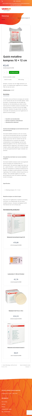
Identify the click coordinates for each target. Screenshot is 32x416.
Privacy (3, 406)
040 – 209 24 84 (17, 1)
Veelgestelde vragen (7, 409)
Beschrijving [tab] (6, 94)
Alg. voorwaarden (6, 411)
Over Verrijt (4, 401)
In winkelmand (14, 72)
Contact (3, 404)
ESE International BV (17, 5)
